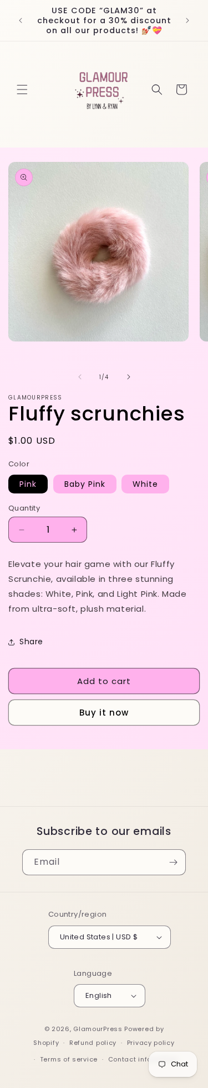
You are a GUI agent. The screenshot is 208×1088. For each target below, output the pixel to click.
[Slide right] (128, 377)
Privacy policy (151, 1042)
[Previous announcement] (20, 20)
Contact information (143, 1059)
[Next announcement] (187, 20)
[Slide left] (80, 377)
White (145, 484)
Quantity (24, 508)
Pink (28, 484)
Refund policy (92, 1042)
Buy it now (104, 712)
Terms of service (69, 1059)
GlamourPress (97, 1028)
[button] (22, 89)
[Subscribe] (173, 862)
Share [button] (31, 641)
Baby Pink (84, 484)
